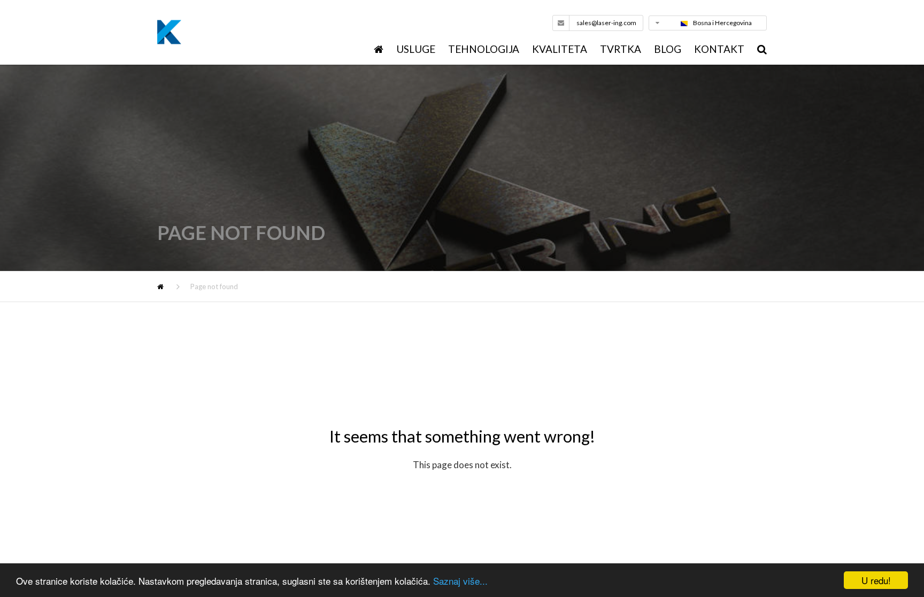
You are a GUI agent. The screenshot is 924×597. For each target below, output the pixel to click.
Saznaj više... (460, 580)
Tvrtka (620, 49)
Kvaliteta (559, 49)
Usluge (415, 49)
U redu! (876, 580)
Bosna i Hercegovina (722, 23)
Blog (667, 49)
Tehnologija (483, 49)
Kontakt (719, 49)
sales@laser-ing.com (606, 23)
